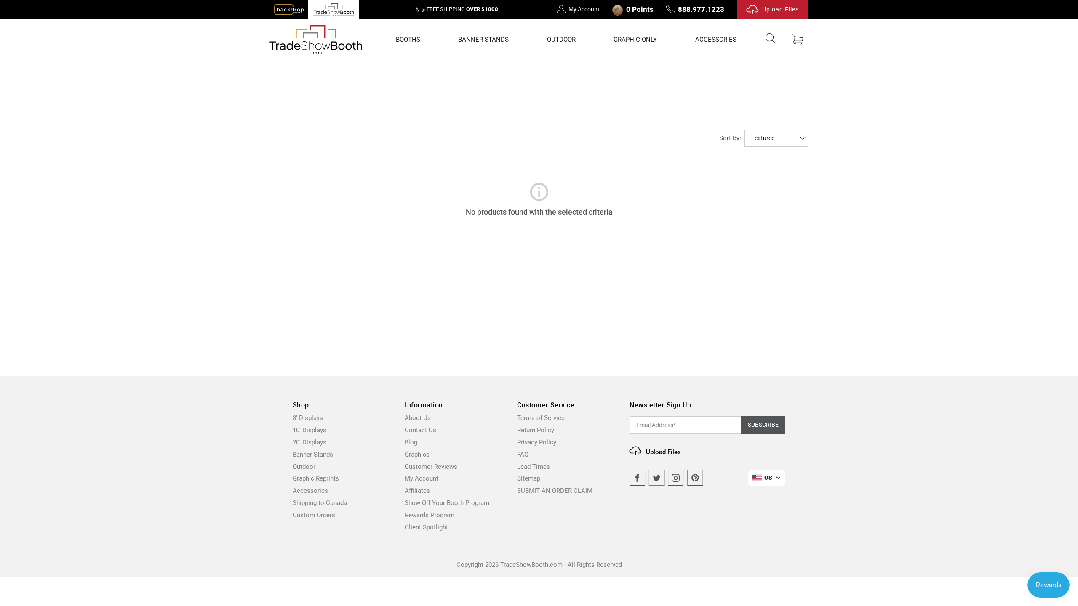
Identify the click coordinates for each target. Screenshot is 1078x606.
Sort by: (730, 138)
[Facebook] (638, 478)
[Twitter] (657, 478)
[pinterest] (695, 478)
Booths (408, 39)
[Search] (771, 40)
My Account (584, 9)
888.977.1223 (701, 9)
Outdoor (561, 39)
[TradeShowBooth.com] (316, 40)
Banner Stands (483, 39)
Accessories (715, 39)
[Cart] (797, 40)
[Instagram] (676, 478)
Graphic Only (635, 39)
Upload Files (780, 9)
